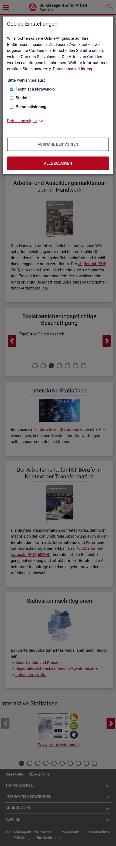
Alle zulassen (58, 163)
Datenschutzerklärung (72, 68)
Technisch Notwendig (35, 89)
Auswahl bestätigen (58, 144)
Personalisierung (31, 106)
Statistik (23, 97)
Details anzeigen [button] (22, 120)
